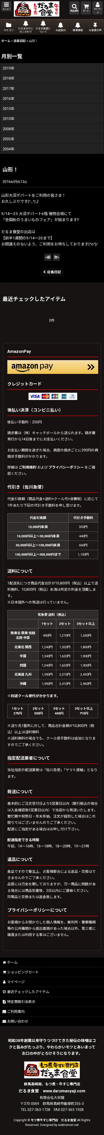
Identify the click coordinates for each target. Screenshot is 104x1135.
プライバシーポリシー (66, 467)
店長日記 (54, 272)
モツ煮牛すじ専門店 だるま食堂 (53, 1120)
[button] (6, 6)
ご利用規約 (27, 467)
